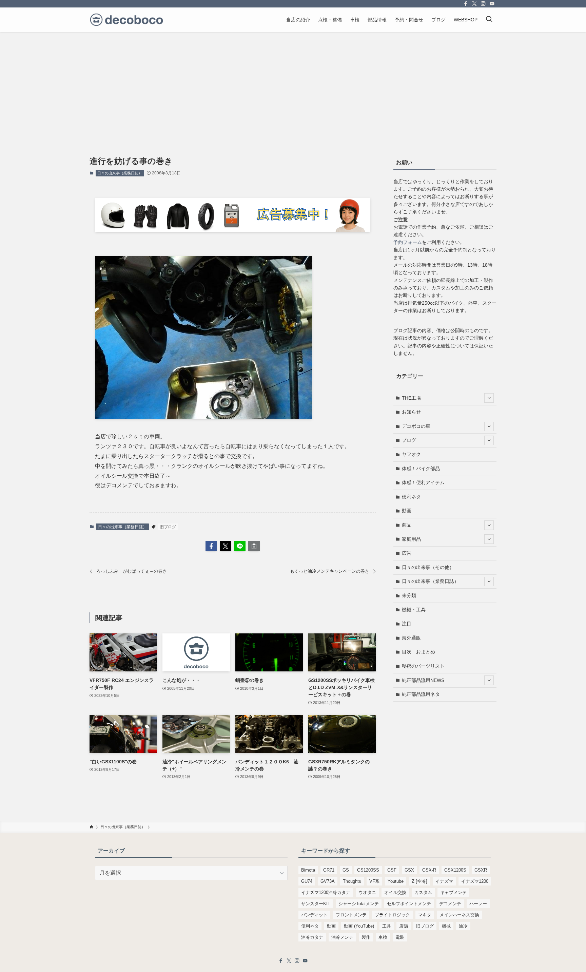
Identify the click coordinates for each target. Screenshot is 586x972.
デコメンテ (450, 903)
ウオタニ (367, 892)
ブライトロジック (392, 914)
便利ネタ (411, 496)
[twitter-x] (474, 3)
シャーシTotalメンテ (358, 903)
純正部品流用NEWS (423, 680)
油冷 (463, 926)
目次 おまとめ (418, 651)
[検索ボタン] (489, 19)
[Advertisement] (293, 82)
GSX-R (429, 870)
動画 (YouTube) (359, 926)
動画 (406, 510)
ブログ (409, 440)
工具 (386, 926)
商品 (406, 525)
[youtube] (492, 3)
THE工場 (411, 398)
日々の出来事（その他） (428, 567)
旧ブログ (168, 527)
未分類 (409, 595)
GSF (391, 870)
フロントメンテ (351, 914)
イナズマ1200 (474, 881)
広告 (406, 553)
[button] (211, 546)
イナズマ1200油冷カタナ (325, 892)
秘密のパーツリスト (423, 666)
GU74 (306, 881)
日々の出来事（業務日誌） (119, 173)
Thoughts (352, 881)
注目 (406, 623)
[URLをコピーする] (254, 546)
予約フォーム (407, 242)
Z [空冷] (419, 881)
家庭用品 (411, 539)
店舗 (403, 926)
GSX (409, 870)
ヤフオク (411, 454)
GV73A (327, 881)
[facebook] (465, 3)
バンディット (314, 914)
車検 (382, 937)
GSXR (480, 870)
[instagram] (483, 3)
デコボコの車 (416, 426)
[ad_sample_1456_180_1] (232, 230)
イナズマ (444, 881)
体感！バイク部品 (421, 468)
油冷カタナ (312, 937)
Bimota (308, 870)
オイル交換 (395, 892)
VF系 (374, 881)
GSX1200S (455, 870)
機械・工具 (414, 609)
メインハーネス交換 (459, 914)
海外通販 (411, 638)
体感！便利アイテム (423, 482)
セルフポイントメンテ (409, 903)
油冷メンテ (342, 937)
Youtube (396, 881)
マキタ (424, 914)
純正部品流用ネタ (421, 694)
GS (346, 870)
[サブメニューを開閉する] (489, 398)
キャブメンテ (453, 892)
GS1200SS (368, 870)
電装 (399, 937)
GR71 (328, 870)
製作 (366, 937)
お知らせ (411, 412)
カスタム (423, 892)
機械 (446, 926)
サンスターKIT (315, 903)
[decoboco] (126, 19)
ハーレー (478, 903)
